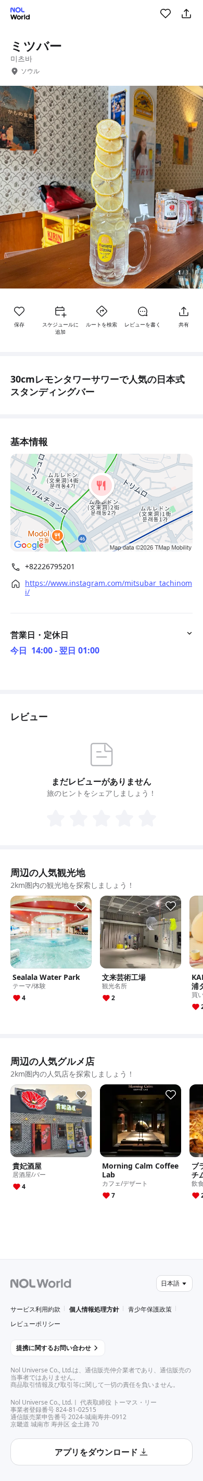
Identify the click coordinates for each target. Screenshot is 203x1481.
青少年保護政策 (150, 1309)
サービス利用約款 (35, 1309)
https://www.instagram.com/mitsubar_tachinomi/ (108, 587)
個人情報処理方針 (94, 1309)
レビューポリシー (35, 1323)
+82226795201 (50, 566)
